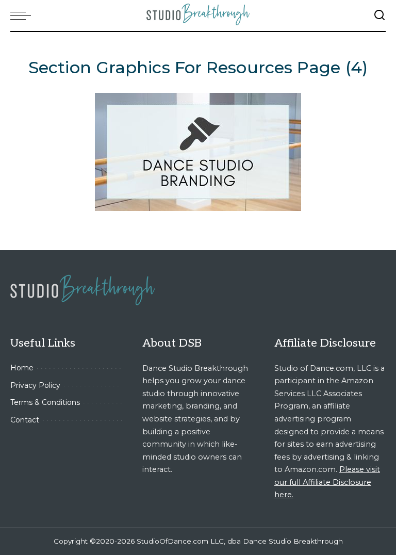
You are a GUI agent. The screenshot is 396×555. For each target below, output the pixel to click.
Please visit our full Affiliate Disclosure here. (327, 482)
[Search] (379, 15)
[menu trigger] (23, 15)
